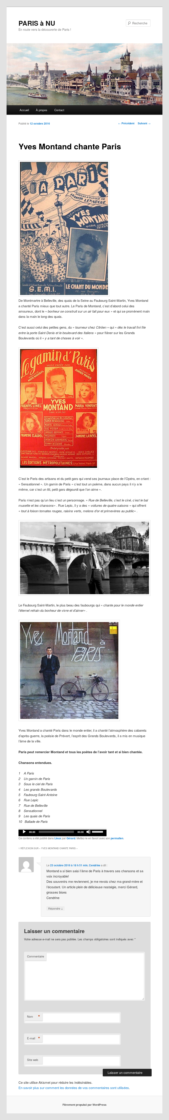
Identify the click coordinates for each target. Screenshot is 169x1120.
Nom (33, 1016)
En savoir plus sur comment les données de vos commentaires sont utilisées (73, 1087)
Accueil (24, 110)
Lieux (57, 838)
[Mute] (88, 832)
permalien (117, 838)
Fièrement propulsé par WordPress (84, 1105)
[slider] (98, 831)
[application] (62, 833)
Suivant (144, 123)
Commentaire (35, 956)
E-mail (33, 1038)
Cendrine (94, 865)
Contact (59, 110)
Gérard (70, 838)
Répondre (55, 908)
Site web (32, 1060)
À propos (41, 110)
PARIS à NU (36, 23)
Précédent (126, 123)
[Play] (24, 832)
